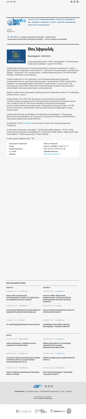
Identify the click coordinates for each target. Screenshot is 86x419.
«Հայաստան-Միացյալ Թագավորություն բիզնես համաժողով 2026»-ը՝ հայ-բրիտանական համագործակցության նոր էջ (23, 360)
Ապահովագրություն (47, 19)
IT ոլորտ (53, 22)
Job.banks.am (15, 37)
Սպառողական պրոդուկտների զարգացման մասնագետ (25, 39)
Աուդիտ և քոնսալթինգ (65, 19)
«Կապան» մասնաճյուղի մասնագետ (32, 37)
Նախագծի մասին (32, 391)
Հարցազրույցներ (23, 339)
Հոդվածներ (21, 320)
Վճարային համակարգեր (66, 22)
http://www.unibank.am (52, 154)
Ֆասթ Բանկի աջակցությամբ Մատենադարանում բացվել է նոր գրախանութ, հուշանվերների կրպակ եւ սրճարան (22, 297)
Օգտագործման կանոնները (49, 391)
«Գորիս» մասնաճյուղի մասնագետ (55, 39)
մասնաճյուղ (27, 123)
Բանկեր (31, 19)
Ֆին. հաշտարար (34, 22)
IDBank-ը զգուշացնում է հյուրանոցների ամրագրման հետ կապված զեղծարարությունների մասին (57, 345)
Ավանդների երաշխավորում (39, 25)
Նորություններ (23, 291)
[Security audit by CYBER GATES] (41, 411)
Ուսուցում (45, 22)
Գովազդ (69, 391)
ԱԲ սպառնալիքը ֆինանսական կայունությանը (23, 324)
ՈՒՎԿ (37, 19)
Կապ (63, 391)
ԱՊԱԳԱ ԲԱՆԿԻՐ (50, 37)
